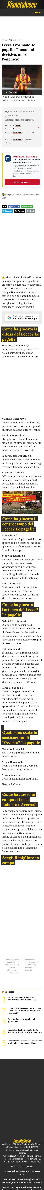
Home (5, 40)
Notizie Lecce (16, 40)
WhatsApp (28, 206)
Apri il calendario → (22, 182)
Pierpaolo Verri (12, 194)
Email (32, 211)
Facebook (17, 128)
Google (18, 125)
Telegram (8, 211)
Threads (21, 211)
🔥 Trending (8, 991)
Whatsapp (17, 132)
